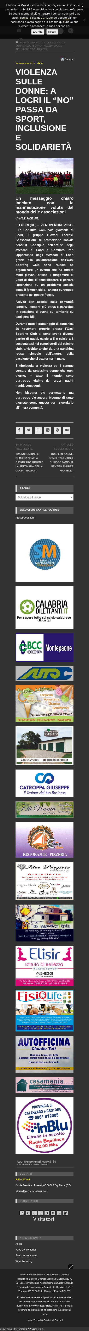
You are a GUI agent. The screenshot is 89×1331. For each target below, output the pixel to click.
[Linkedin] (48, 430)
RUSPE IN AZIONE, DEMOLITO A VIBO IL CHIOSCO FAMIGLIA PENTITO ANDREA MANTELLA (61, 462)
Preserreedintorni (25, 517)
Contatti (59, 1320)
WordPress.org (24, 1261)
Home (29, 1320)
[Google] (38, 430)
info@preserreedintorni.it (33, 1191)
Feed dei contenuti (26, 1249)
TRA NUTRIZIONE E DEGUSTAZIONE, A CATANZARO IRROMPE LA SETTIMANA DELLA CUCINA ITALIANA (29, 462)
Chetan (21, 1329)
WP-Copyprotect (35, 1329)
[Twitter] (28, 430)
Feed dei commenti (26, 1255)
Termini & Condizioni (44, 1320)
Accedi (19, 1243)
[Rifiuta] (84, 19)
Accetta (38, 32)
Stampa (69, 59)
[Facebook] (19, 430)
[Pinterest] (57, 430)
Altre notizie (36, 42)
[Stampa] (62, 59)
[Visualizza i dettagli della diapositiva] (44, 607)
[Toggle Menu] (21, 38)
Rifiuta (52, 32)
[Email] (67, 430)
